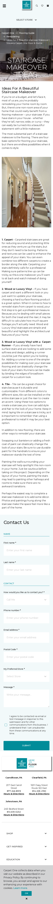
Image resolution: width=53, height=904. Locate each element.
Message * (9, 687)
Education (13, 859)
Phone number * (12, 610)
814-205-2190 (39, 791)
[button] (37, 6)
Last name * (10, 562)
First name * (10, 543)
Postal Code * (10, 649)
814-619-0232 (14, 812)
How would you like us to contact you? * (24, 592)
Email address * (11, 630)
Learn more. (20, 888)
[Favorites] (42, 6)
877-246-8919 (14, 791)
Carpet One (8, 33)
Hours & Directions (14, 794)
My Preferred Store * (14, 669)
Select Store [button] (24, 20)
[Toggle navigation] (4, 6)
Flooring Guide (26, 33)
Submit (26, 745)
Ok (26, 893)
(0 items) (48, 6)
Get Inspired (14, 846)
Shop (9, 833)
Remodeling (12, 36)
